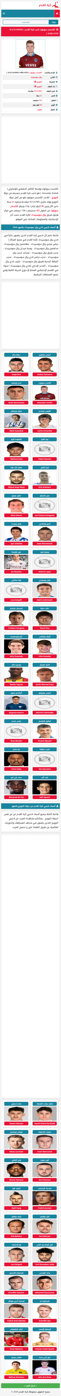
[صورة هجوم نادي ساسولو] (44, 1261)
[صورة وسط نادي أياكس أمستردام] (44, 1148)
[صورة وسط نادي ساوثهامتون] (44, 1289)
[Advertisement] (30, 149)
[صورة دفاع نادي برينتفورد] (44, 1317)
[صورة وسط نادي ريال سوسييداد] (16, 427)
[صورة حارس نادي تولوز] (16, 1205)
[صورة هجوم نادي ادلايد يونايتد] (44, 1346)
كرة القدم (45, 5)
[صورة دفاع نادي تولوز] (16, 1176)
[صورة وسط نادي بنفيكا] (44, 1205)
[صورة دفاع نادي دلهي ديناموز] (44, 1374)
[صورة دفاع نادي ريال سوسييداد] (16, 371)
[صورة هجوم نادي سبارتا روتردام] (16, 1148)
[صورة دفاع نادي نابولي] (16, 1261)
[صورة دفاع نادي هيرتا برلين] (16, 1317)
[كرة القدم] (57, 13)
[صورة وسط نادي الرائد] (16, 1374)
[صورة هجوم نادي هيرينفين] (44, 1120)
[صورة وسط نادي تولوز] (44, 1176)
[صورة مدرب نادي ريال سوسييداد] (44, 737)
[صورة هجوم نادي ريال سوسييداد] (44, 399)
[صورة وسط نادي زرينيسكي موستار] (16, 1346)
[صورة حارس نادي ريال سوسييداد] (44, 371)
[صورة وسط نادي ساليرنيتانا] (44, 1233)
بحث (53, 22)
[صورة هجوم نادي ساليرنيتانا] (16, 1233)
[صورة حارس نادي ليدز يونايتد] (16, 1289)
